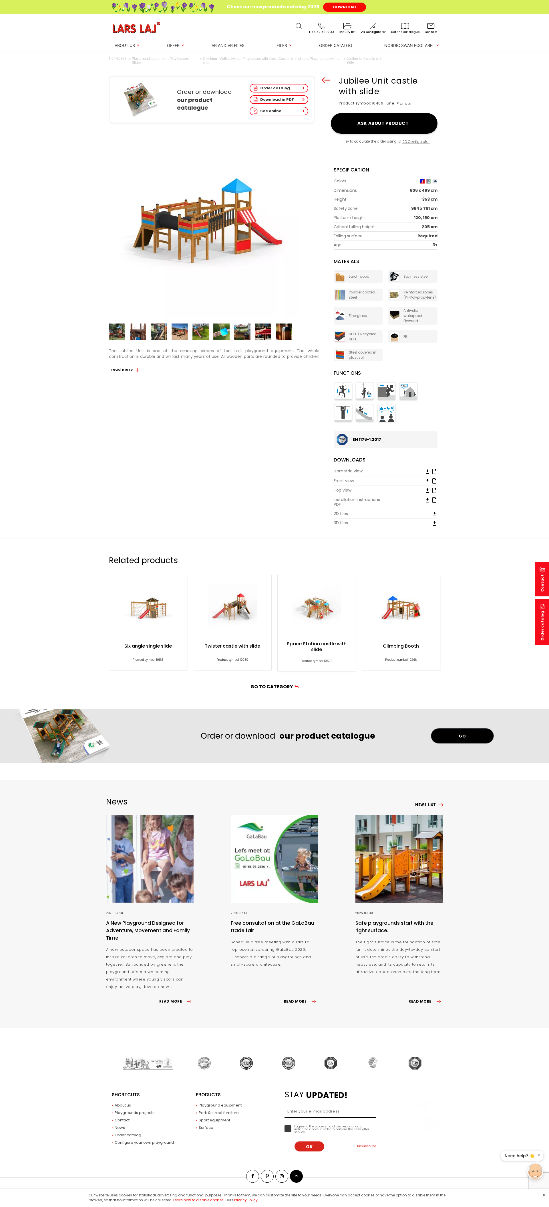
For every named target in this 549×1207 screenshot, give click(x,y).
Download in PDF (277, 99)
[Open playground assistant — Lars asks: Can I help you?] (535, 1171)
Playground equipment (220, 1105)
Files (282, 45)
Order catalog (275, 88)
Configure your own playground (144, 1142)
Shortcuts (126, 1094)
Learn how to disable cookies (198, 1200)
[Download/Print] (427, 471)
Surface (206, 1127)
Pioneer (404, 103)
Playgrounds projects (134, 1112)
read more (122, 369)
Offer (173, 45)
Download (344, 7)
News (120, 1127)
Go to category (272, 686)
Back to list (326, 80)
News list (425, 804)
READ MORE (170, 1001)
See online (270, 111)
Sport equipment (214, 1120)
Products (208, 1094)
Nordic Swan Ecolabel (409, 45)
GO (462, 736)
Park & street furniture (219, 1112)
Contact (122, 1120)
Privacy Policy (246, 1200)
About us (125, 45)
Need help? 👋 (519, 1156)
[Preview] (434, 471)
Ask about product (383, 123)
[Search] (298, 26)
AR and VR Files (228, 45)
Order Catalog (335, 45)
